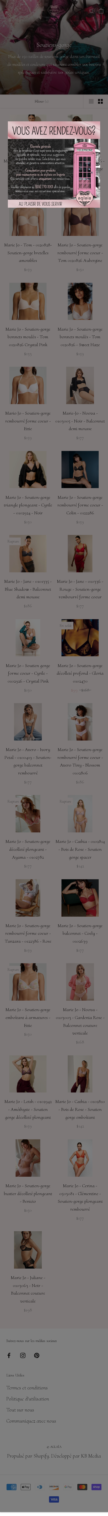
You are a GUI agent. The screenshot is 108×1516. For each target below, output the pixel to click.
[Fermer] (102, 6)
